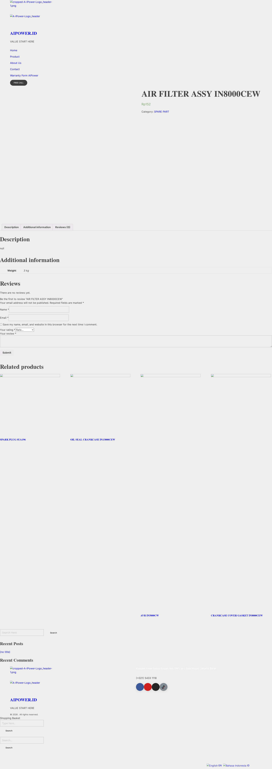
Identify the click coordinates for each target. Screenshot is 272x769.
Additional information (37, 227)
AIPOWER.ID (23, 33)
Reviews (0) (62, 227)
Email (4, 317)
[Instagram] (156, 687)
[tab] (11, 227)
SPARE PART (161, 111)
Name (4, 309)
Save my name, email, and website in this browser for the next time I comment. (50, 324)
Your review (8, 333)
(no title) (5, 651)
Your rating (7, 329)
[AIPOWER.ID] (73, 7)
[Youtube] (148, 687)
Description (11, 227)
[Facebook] (140, 687)
